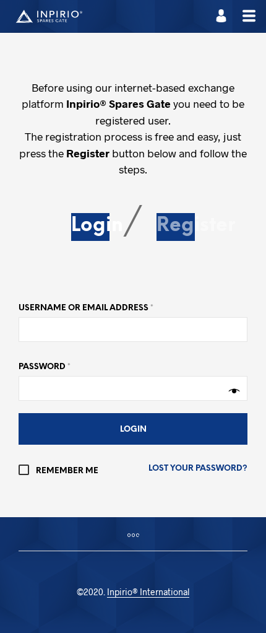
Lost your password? (197, 469)
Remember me (66, 471)
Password (45, 367)
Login (97, 226)
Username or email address (86, 308)
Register (196, 226)
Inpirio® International (148, 592)
